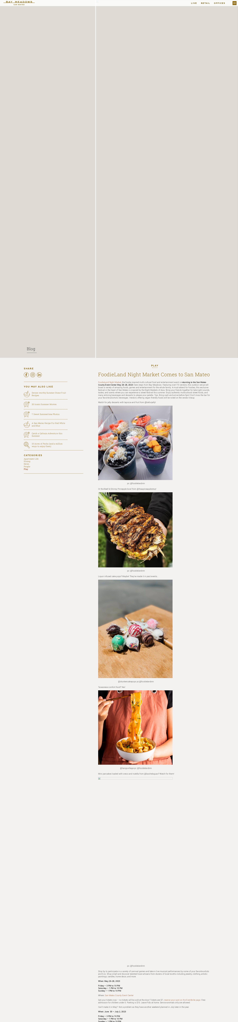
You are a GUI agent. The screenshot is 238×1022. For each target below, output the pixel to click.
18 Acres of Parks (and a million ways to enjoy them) (47, 445)
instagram (32, 374)
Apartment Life (31, 458)
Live (194, 3)
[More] (235, 3)
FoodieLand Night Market (109, 382)
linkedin (39, 374)
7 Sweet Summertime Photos (46, 414)
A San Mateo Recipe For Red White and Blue (48, 424)
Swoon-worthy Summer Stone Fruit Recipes (49, 394)
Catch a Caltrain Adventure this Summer (47, 434)
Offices (219, 3)
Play (154, 366)
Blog (31, 348)
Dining (27, 461)
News (26, 464)
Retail (205, 3)
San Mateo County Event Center (119, 995)
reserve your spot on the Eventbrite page (182, 1000)
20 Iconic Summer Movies (44, 404)
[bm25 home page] (21, 3)
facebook (26, 374)
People (27, 466)
